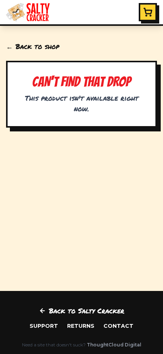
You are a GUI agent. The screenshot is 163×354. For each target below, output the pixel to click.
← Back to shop (32, 46)
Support (44, 325)
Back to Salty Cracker (86, 311)
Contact (118, 325)
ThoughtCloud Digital (114, 345)
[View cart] (148, 12)
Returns (80, 325)
